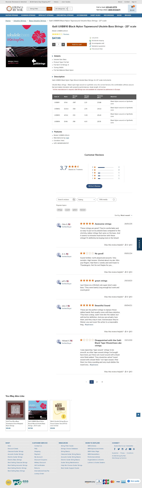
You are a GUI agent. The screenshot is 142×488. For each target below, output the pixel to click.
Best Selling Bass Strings (16, 471)
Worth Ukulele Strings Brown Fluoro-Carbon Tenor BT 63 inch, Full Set (59, 423)
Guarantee (115, 453)
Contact (127, 2)
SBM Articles (92, 446)
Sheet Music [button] (96, 15)
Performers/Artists (94, 457)
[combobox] (86, 200)
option (75, 210)
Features (58, 132)
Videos (56, 2)
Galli (67, 138)
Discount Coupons (40, 460)
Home (8, 21)
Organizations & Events (96, 460)
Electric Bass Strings (15, 460)
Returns (37, 468)
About (120, 2)
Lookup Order (39, 473)
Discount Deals (13, 448)
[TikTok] (126, 449)
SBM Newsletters (93, 454)
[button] (132, 10)
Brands (128, 15)
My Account (38, 457)
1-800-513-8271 (114, 10)
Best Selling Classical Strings (17, 462)
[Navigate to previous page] (86, 382)
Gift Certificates (39, 465)
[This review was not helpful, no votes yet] (130, 245)
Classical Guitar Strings (15, 451)
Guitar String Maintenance (70, 462)
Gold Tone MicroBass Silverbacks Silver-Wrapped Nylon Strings (14, 423)
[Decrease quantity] (53, 44)
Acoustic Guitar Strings (15, 454)
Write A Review (94, 186)
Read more (89, 325)
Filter (49, 8)
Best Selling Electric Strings (17, 468)
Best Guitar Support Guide (70, 468)
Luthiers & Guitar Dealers (96, 462)
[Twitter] (118, 449)
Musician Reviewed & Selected (16, 2)
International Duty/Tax (41, 471)
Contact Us (38, 446)
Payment (37, 454)
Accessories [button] (83, 15)
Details (57, 56)
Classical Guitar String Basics (71, 454)
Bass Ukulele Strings (37, 21)
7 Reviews (66, 34)
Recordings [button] (109, 15)
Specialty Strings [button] (47, 15)
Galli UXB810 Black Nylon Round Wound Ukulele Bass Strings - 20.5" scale (36, 423)
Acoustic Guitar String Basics (71, 457)
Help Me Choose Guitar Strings (71, 465)
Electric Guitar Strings (15, 457)
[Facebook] (115, 449)
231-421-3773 (111, 7)
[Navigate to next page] (102, 382)
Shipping (37, 451)
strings (59, 210)
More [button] (120, 15)
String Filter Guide (67, 446)
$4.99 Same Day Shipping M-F (40, 2)
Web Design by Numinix (119, 458)
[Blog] (133, 449)
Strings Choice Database (69, 448)
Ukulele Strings (20, 21)
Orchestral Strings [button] (66, 15)
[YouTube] (130, 449)
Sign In (134, 2)
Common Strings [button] (29, 15)
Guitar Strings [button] (13, 15)
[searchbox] (64, 199)
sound (67, 210)
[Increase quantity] (63, 44)
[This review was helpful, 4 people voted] (125, 331)
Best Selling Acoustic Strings (17, 465)
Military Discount (40, 462)
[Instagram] (122, 449)
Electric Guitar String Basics (70, 460)
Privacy (122, 453)
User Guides (66, 2)
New (9, 446)
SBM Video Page (93, 451)
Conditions (130, 453)
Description (59, 77)
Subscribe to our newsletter (123, 446)
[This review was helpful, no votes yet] (125, 245)
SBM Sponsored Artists (96, 448)
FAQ (35, 448)
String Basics (65, 451)
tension (82, 210)
